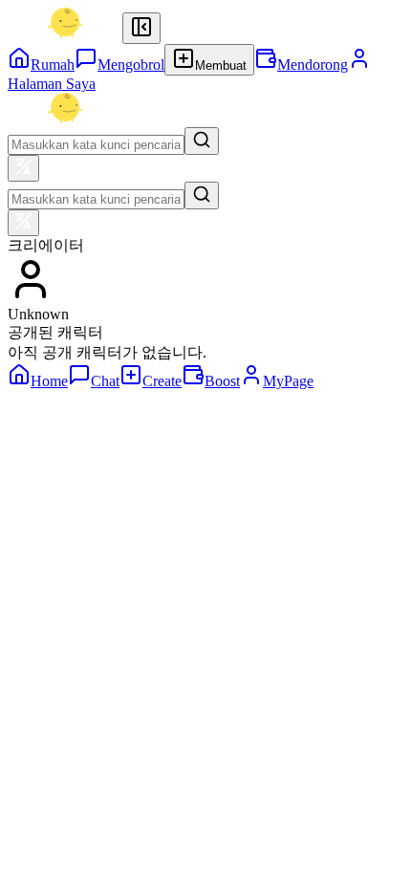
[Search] (201, 141)
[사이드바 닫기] (141, 28)
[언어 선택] (23, 168)
